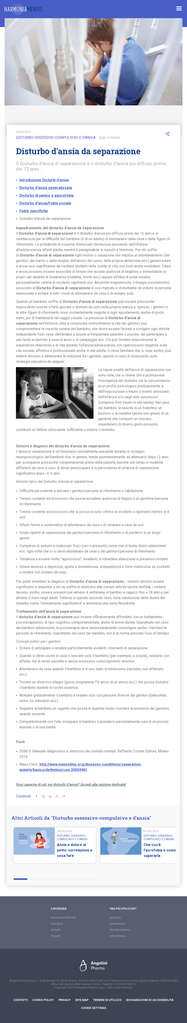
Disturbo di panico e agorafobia (46, 195)
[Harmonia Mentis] (23, 9)
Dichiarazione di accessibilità (150, 1000)
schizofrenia (117, 936)
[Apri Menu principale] (179, 8)
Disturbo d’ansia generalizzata (45, 188)
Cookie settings (93, 1008)
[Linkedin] (50, 796)
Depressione (117, 923)
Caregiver (57, 923)
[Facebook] (36, 796)
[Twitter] (43, 796)
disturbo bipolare (119, 929)
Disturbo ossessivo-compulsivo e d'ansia (56, 137)
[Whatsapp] (57, 796)
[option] (54, 848)
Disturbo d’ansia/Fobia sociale (45, 203)
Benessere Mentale (63, 917)
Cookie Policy (43, 1000)
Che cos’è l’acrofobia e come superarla (160, 850)
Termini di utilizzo (107, 1000)
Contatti (21, 1000)
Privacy (64, 1000)
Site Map (81, 1000)
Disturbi (55, 929)
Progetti (56, 936)
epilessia (115, 917)
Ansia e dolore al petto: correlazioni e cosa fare (74, 850)
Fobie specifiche (33, 211)
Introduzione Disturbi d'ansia (44, 180)
